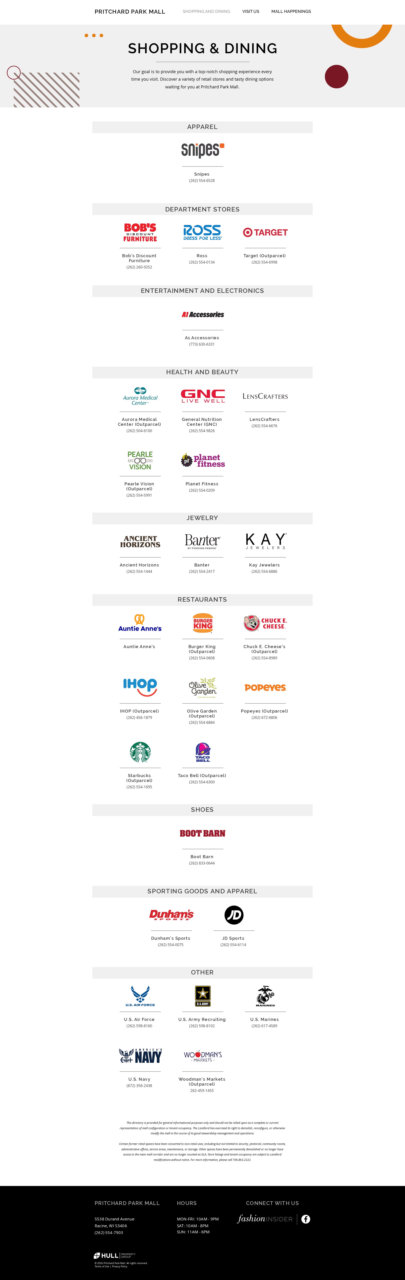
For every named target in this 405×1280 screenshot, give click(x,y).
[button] (291, 11)
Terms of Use (102, 1266)
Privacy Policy (119, 1266)
